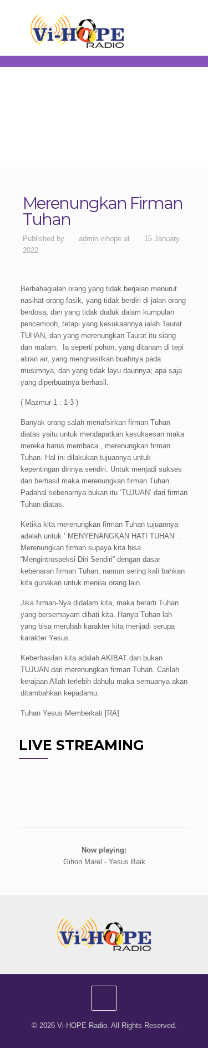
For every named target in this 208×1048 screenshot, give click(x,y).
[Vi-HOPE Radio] (104, 31)
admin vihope (100, 238)
